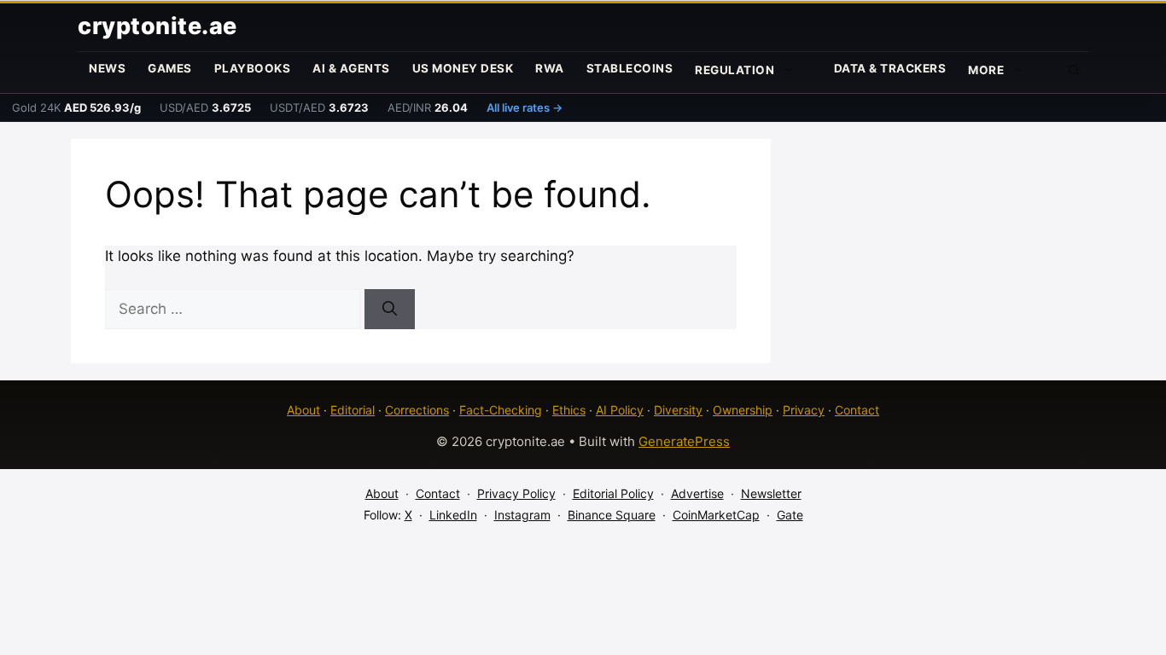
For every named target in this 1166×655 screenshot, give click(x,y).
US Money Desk (463, 68)
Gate (790, 514)
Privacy (804, 410)
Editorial (352, 410)
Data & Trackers (890, 68)
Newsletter (771, 493)
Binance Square (612, 514)
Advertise (697, 493)
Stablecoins (629, 68)
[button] (1074, 69)
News (107, 68)
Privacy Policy (516, 493)
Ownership (742, 410)
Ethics (569, 410)
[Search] (389, 309)
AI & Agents (351, 68)
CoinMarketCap (716, 514)
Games (170, 68)
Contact (857, 410)
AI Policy (620, 410)
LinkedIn (453, 514)
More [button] (986, 70)
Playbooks (252, 68)
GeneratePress (684, 441)
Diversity (678, 410)
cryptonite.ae (157, 26)
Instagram (522, 514)
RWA (549, 68)
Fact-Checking (500, 410)
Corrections (417, 410)
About (303, 410)
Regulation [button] (734, 70)
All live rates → (525, 107)
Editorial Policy (613, 493)
